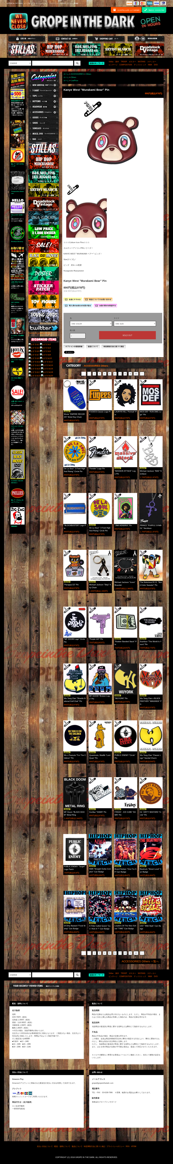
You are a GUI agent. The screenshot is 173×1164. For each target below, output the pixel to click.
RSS (127, 1146)
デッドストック (140, 65)
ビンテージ (113, 65)
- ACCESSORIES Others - (96, 366)
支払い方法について (45, 1146)
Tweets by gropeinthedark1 (40, 333)
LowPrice (74, 81)
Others (88, 74)
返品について (77, 1146)
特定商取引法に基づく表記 (94, 1146)
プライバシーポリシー (115, 1146)
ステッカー (151, 62)
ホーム (66, 74)
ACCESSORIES (77, 74)
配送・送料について (62, 1146)
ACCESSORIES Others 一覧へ (140, 961)
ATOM (133, 1146)
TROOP (124, 62)
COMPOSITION (125, 65)
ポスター (132, 62)
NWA (150, 65)
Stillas (111, 62)
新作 (117, 62)
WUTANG (141, 62)
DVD (156, 65)
